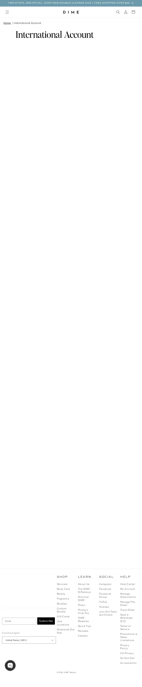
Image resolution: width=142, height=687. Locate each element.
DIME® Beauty (70, 672)
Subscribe (46, 621)
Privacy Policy (124, 647)
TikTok (103, 602)
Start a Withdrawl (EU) (126, 618)
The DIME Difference (84, 590)
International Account (27, 23)
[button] (7, 12)
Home (7, 23)
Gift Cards (63, 616)
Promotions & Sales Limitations (128, 637)
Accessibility (128, 663)
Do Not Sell (127, 658)
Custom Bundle (61, 610)
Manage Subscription (128, 595)
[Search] (118, 12)
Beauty (61, 594)
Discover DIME (83, 598)
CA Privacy (127, 653)
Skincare (62, 584)
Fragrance (63, 599)
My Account (127, 589)
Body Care (63, 589)
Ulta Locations (63, 623)
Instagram (105, 584)
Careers (83, 636)
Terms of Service (125, 628)
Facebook (105, 589)
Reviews (83, 631)
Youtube (104, 607)
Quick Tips (84, 626)
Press (81, 605)
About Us (84, 584)
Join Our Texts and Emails (108, 613)
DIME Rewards (83, 619)
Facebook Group (105, 595)
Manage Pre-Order (128, 603)
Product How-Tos (83, 611)
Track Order (127, 610)
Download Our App (66, 631)
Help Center (127, 584)
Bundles (62, 604)
